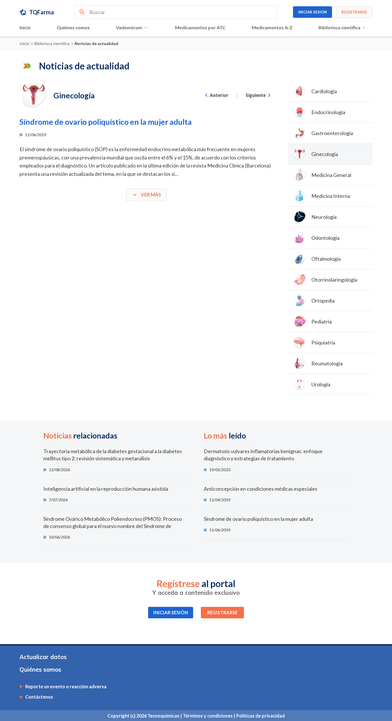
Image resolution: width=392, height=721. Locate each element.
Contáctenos (39, 696)
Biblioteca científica (339, 27)
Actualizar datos (43, 656)
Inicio (25, 27)
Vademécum (129, 27)
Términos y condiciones (208, 715)
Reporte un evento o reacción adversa (65, 686)
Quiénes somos (73, 27)
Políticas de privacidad (260, 715)
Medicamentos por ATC (200, 27)
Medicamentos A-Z (272, 27)
